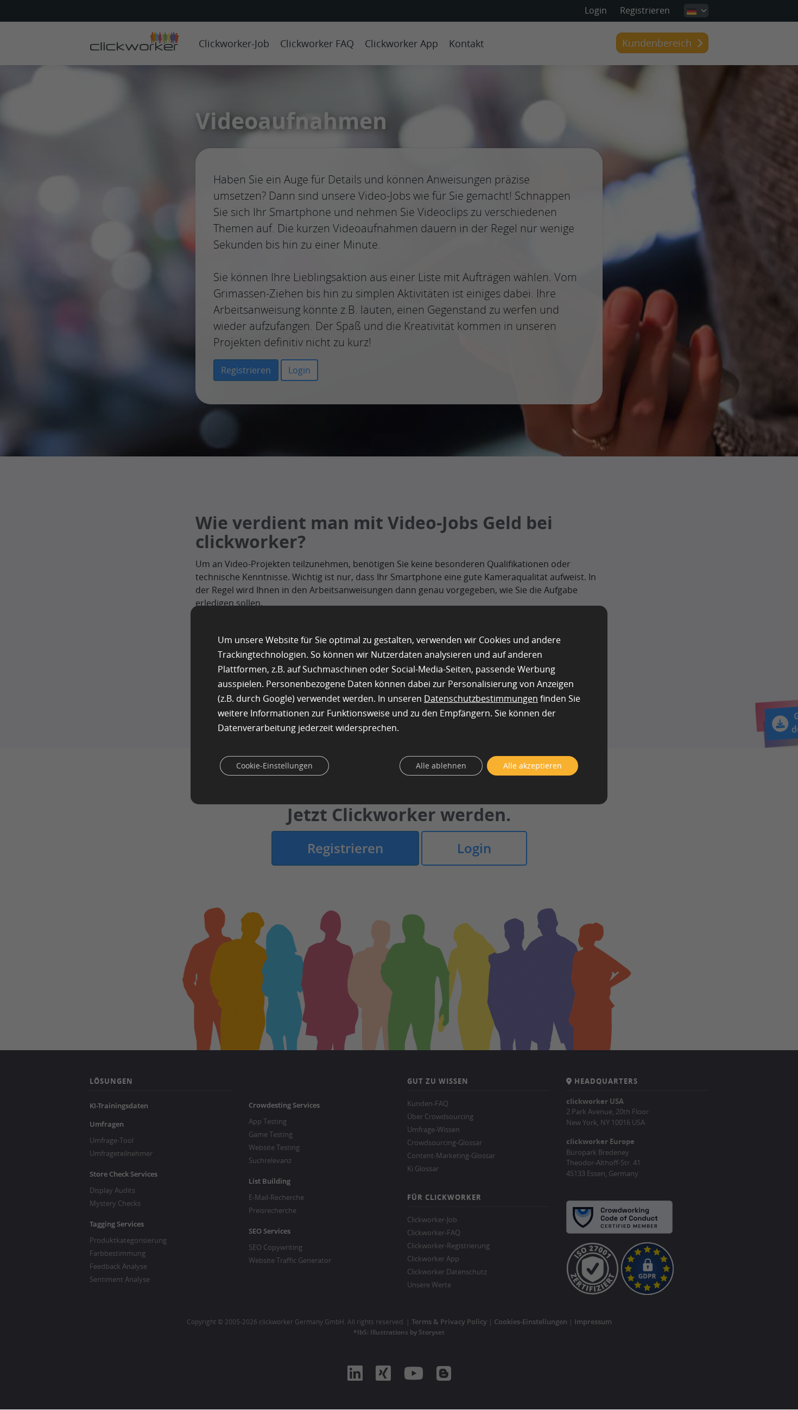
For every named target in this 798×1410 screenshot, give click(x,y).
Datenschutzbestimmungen (481, 698)
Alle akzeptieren (532, 765)
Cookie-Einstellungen (274, 765)
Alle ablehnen (441, 765)
